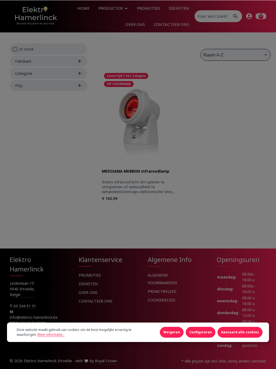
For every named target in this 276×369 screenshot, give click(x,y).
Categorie (23, 73)
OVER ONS (88, 292)
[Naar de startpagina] (35, 16)
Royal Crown (106, 360)
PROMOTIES (90, 275)
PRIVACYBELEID (162, 291)
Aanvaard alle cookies (240, 332)
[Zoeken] (235, 16)
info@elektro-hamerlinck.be (34, 317)
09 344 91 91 (24, 305)
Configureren (200, 332)
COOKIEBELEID (161, 300)
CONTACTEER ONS (95, 301)
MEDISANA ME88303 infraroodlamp (135, 171)
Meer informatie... (51, 334)
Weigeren (171, 332)
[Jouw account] (249, 16)
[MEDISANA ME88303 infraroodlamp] (138, 120)
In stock (26, 49)
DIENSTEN (88, 283)
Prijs (19, 85)
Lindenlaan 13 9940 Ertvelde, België (22, 289)
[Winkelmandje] (261, 16)
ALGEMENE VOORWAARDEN (162, 279)
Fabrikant (23, 61)
